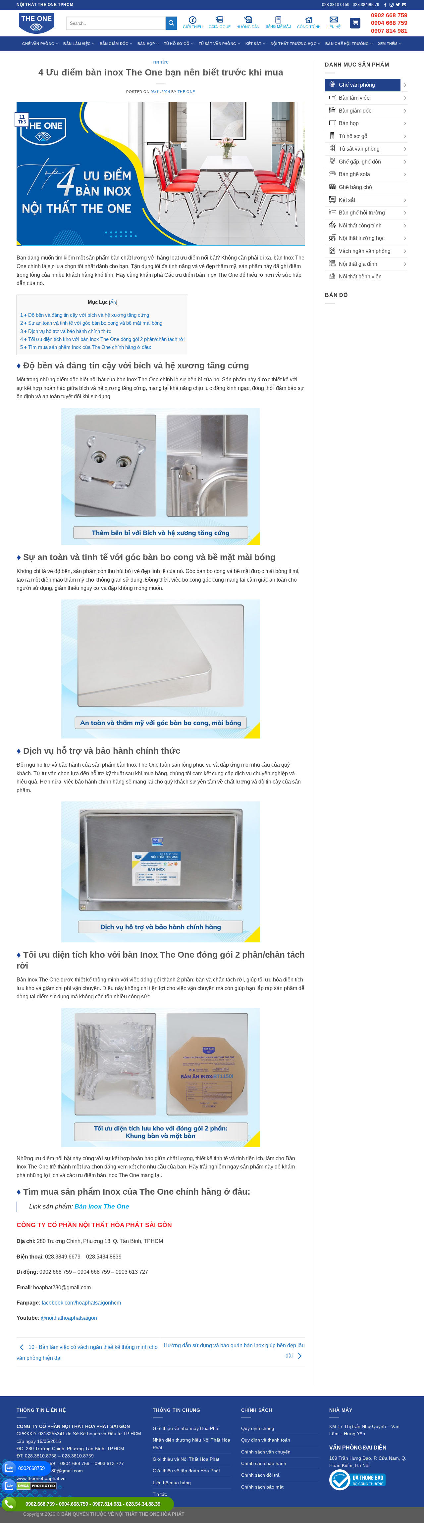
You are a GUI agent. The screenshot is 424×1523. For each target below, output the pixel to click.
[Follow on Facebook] (385, 5)
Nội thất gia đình (358, 264)
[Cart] (355, 23)
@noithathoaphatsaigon (69, 1318)
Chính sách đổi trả (260, 1475)
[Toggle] (404, 85)
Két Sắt (253, 44)
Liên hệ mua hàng (172, 1482)
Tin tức (161, 62)
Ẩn (113, 302)
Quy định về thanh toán (265, 1440)
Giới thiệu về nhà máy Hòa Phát (186, 1428)
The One (186, 92)
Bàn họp (349, 123)
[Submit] (171, 23)
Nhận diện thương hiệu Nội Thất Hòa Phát (191, 1443)
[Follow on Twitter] (398, 5)
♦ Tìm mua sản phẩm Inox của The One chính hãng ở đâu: (85, 347)
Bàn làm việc (354, 98)
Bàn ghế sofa (354, 174)
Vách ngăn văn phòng (365, 251)
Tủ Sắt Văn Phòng (218, 44)
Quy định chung (257, 1428)
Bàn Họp (146, 44)
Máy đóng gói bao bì (273, 1514)
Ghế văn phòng (357, 85)
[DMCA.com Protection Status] (37, 1485)
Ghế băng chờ (356, 187)
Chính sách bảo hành (263, 1463)
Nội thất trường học (362, 238)
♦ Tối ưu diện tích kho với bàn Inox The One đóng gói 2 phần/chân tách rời (102, 339)
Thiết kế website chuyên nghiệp (219, 1514)
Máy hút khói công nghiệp (374, 1514)
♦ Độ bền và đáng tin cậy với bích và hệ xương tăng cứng (84, 315)
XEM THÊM (388, 44)
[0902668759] (9, 1468)
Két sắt (347, 200)
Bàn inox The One (102, 1206)
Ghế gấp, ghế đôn (360, 162)
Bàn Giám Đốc (114, 44)
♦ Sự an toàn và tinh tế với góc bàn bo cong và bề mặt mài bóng (91, 323)
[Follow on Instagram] (392, 5)
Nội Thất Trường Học (293, 44)
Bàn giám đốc (355, 111)
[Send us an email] (404, 5)
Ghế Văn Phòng (38, 44)
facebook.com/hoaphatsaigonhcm (81, 1303)
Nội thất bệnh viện (360, 276)
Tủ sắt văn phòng (359, 149)
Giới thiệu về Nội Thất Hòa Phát (186, 1459)
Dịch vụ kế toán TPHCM (320, 1514)
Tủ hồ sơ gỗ (353, 136)
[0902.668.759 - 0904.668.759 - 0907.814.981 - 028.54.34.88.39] (9, 1504)
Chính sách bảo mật (262, 1487)
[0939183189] (9, 1486)
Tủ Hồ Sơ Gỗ (176, 44)
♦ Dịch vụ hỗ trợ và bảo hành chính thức (65, 331)
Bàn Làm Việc (76, 44)
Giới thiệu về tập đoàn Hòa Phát (186, 1470)
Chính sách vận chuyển (266, 1451)
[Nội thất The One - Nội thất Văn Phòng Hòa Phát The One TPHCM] (36, 23)
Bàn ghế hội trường (362, 212)
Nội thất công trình (360, 225)
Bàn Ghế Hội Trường (347, 44)
